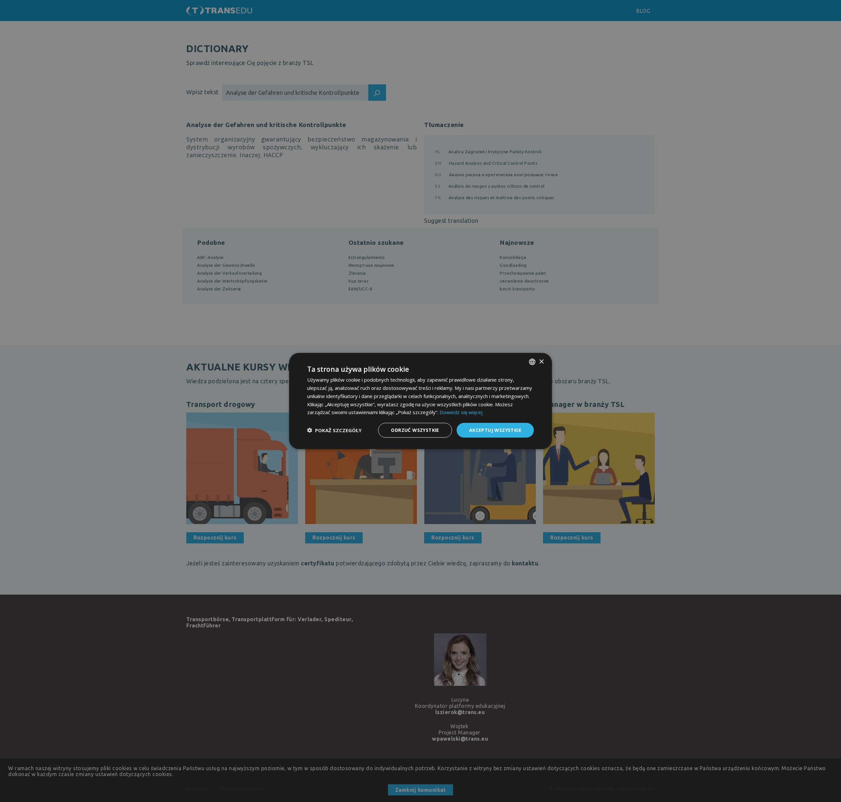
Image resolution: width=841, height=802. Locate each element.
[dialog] (420, 401)
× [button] (541, 361)
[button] (334, 430)
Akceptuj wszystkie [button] (495, 430)
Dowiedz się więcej (461, 412)
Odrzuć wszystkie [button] (415, 430)
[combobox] (532, 362)
